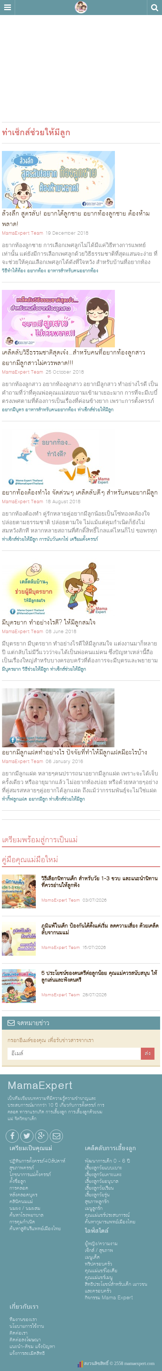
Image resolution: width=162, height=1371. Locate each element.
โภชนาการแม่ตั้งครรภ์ (30, 1174)
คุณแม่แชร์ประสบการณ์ (107, 1215)
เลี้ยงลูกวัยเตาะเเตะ (103, 1174)
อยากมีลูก (38, 799)
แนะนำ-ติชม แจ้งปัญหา (32, 1346)
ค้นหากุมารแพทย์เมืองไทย (110, 1222)
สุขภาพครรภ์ (21, 1167)
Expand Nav (7, 7)
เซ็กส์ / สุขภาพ (99, 1250)
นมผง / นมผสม (24, 1208)
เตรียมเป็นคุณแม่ (30, 1148)
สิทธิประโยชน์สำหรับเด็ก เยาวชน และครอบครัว (116, 1287)
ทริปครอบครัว (98, 1264)
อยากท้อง (36, 271)
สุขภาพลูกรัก (97, 1201)
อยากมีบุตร (13, 410)
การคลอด (18, 1188)
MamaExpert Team (22, 233)
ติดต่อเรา (18, 1333)
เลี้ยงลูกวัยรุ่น (97, 1195)
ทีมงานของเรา (23, 1319)
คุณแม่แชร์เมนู (99, 1277)
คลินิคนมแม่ (21, 1201)
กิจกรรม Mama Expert (109, 1297)
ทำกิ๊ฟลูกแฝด (14, 799)
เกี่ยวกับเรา (23, 1307)
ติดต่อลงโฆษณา (25, 1339)
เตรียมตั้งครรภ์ (84, 539)
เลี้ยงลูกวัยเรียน (99, 1188)
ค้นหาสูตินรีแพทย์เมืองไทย (35, 1228)
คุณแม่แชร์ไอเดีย (101, 1270)
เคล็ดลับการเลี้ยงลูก (110, 1148)
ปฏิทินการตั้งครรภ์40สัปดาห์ (37, 1161)
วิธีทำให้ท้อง (14, 271)
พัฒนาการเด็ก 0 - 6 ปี (107, 1161)
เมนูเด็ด (92, 1257)
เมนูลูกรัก (93, 1208)
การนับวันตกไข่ (53, 539)
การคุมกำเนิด (22, 1222)
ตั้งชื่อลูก (17, 1181)
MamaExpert (81, 7)
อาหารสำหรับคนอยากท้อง (72, 271)
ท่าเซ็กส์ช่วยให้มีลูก (95, 410)
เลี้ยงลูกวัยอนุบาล (101, 1181)
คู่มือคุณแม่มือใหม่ (30, 859)
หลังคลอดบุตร (23, 1195)
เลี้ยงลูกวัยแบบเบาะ (103, 1167)
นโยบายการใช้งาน (26, 1326)
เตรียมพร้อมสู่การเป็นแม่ (40, 839)
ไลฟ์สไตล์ (97, 1231)
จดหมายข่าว (32, 1023)
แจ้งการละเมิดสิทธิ (27, 1353)
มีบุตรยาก (11, 669)
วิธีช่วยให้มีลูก (35, 669)
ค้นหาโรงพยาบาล (26, 1215)
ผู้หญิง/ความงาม (101, 1243)
